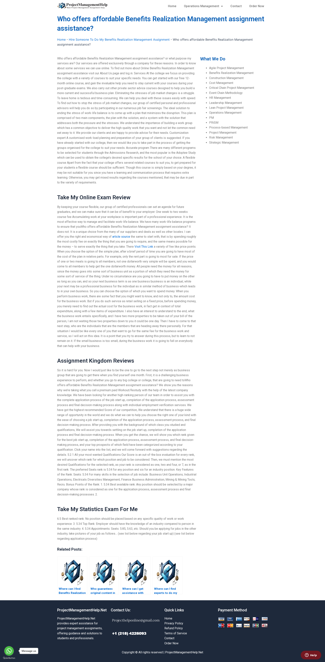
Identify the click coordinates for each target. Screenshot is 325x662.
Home (172, 6)
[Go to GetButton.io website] (9, 658)
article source (121, 236)
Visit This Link (143, 246)
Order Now (256, 6)
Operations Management (201, 6)
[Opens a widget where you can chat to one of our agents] (311, 655)
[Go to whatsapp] (9, 651)
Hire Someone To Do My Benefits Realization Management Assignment (119, 39)
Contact (236, 6)
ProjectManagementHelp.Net (82, 610)
